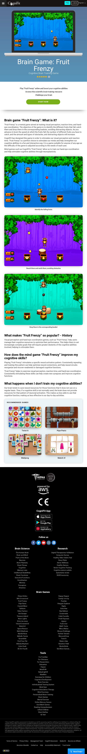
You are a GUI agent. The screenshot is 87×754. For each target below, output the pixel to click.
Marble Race (22, 633)
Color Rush (22, 646)
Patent (43, 667)
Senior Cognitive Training (63, 568)
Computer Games (62, 555)
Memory (22, 583)
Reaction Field (64, 644)
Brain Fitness (22, 565)
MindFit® (43, 669)
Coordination (22, 580)
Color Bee (63, 608)
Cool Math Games (43, 705)
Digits (64, 606)
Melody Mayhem (22, 644)
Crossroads (63, 613)
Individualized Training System (43, 684)
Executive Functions (22, 578)
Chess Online (22, 596)
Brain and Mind (22, 555)
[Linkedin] (53, 542)
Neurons (22, 560)
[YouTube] (43, 542)
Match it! (22, 626)
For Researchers (43, 662)
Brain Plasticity (22, 563)
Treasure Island (22, 616)
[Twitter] (38, 542)
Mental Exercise (43, 699)
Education (43, 664)
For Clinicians (43, 659)
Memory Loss (22, 570)
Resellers (43, 674)
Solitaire (22, 608)
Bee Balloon (63, 611)
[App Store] (43, 516)
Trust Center (66, 745)
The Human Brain (22, 552)
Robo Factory (22, 611)
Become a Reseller (23, 745)
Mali (6, 750)
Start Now (43, 102)
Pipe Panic (22, 603)
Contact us (34, 745)
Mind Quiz (43, 687)
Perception (22, 585)
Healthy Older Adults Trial (62, 558)
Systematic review (62, 573)
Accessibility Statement (52, 745)
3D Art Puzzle (22, 649)
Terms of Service (11, 741)
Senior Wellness (62, 563)
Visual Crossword (22, 624)
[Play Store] (43, 522)
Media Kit (63, 741)
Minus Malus (63, 629)
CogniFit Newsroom (51, 741)
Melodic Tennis (22, 636)
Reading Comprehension (43, 707)
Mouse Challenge (63, 631)
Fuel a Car (63, 624)
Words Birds (63, 646)
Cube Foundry (64, 616)
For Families (43, 657)
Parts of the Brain (22, 558)
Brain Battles (43, 712)
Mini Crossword (22, 598)
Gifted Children (43, 710)
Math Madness (22, 631)
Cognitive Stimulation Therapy (43, 689)
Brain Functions (22, 575)
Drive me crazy (22, 621)
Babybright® (43, 672)
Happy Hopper (63, 596)
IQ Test (43, 715)
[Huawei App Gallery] (43, 528)
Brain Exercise (43, 682)
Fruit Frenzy (22, 601)
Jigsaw (63, 621)
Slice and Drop (64, 636)
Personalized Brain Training (43, 694)
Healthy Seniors (62, 565)
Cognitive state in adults (62, 570)
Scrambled (22, 638)
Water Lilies (63, 641)
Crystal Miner (22, 606)
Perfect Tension (63, 633)
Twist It (63, 638)
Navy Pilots (62, 560)
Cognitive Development (43, 679)
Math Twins (63, 626)
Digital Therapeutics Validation (62, 552)
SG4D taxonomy (63, 575)
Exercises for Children (43, 677)
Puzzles (64, 601)
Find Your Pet (22, 641)
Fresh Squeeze (63, 619)
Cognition (22, 568)
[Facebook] (33, 542)
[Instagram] (48, 542)
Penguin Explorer (64, 603)
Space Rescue (22, 629)
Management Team (36, 741)
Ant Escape (22, 613)
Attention (22, 588)
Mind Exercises (43, 692)
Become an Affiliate (74, 741)
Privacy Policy (23, 741)
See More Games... (64, 649)
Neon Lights (22, 619)
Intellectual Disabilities (22, 573)
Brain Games (43, 697)
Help (41, 745)
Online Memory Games (43, 702)
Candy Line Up (63, 598)
